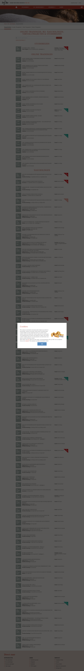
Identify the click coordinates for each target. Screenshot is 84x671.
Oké (42, 344)
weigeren (27, 341)
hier (29, 339)
